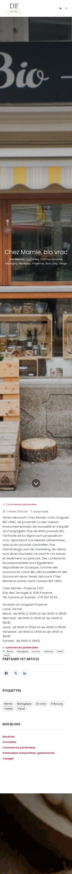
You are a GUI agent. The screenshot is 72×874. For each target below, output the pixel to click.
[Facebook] (6, 673)
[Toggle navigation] (66, 8)
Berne (10, 651)
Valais (60, 651)
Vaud (6, 655)
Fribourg (48, 651)
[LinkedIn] (24, 673)
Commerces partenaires (21, 504)
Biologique (22, 651)
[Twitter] (15, 673)
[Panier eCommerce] (60, 8)
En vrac (36, 651)
